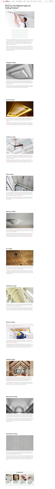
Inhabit (14, 40)
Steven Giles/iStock (31, 190)
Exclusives (13, 1)
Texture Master (13, 455)
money (31, 236)
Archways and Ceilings (14, 418)
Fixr (32, 307)
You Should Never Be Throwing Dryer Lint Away (8, 482)
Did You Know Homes (19, 194)
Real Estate (39, 1)
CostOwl (23, 272)
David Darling (13, 308)
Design (31, 1)
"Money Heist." (16, 415)
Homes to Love (27, 156)
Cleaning (28, 1)
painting (30, 46)
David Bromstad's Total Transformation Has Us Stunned (16, 482)
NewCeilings (28, 457)
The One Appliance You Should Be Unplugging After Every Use (30, 482)
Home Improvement (19, 1)
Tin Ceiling (11, 270)
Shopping (35, 1)
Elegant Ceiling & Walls (15, 81)
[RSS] (47, 1)
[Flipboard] (46, 1)
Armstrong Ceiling (8, 160)
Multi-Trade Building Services (13, 230)
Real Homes (24, 384)
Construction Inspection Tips (26, 234)
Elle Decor (27, 305)
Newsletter (51, 1)
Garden (24, 1)
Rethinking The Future (13, 379)
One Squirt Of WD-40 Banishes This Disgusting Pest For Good (23, 482)
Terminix (22, 346)
